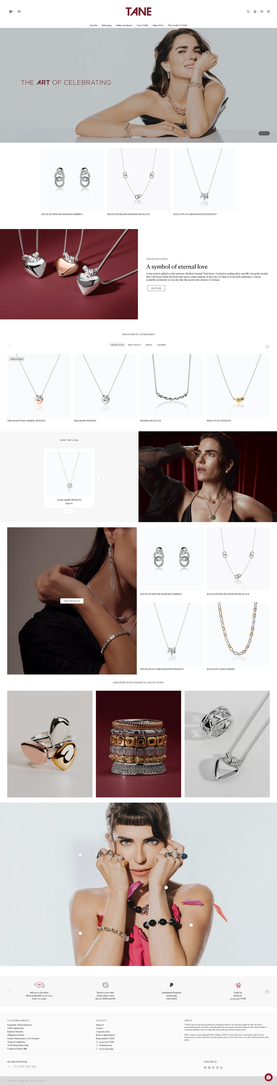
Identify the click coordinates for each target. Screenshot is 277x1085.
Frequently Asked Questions (19, 1024)
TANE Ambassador (15, 1028)
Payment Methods (15, 1031)
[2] (191, 925)
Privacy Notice (38, 1080)
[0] (80, 933)
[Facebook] (205, 1067)
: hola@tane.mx (105, 1045)
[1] (166, 887)
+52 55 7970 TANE (106, 1041)
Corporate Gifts (103, 1031)
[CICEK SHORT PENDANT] (69, 474)
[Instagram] (213, 1067)
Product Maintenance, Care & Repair (23, 1038)
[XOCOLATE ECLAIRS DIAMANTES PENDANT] (204, 179)
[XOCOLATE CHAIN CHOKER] (238, 634)
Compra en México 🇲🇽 (17, 1048)
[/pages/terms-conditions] (171, 985)
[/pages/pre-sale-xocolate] (138, 83)
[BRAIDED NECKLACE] (171, 385)
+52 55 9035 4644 (105, 1048)
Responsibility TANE (105, 1038)
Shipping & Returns (15, 1034)
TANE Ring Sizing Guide (18, 1045)
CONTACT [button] (101, 1020)
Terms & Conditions (16, 1041)
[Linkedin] (217, 1067)
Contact (99, 1028)
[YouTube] (221, 1067)
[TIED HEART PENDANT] (105, 385)
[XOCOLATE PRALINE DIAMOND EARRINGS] (72, 179)
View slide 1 (261, 133)
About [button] (188, 1020)
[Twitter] (209, 1067)
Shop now (156, 288)
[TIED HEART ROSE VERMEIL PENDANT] (38, 385)
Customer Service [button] (18, 1020)
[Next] (267, 346)
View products (72, 601)
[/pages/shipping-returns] (39, 985)
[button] (94, 25)
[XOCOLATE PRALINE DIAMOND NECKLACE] (138, 179)
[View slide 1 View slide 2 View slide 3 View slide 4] (138, 83)
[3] (80, 855)
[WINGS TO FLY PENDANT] (238, 385)
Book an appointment (105, 1034)
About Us (100, 1024)
